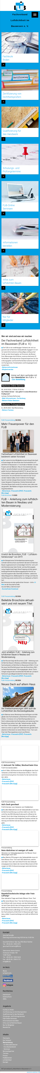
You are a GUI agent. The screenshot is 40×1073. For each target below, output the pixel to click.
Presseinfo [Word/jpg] (9, 783)
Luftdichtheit (7, 1060)
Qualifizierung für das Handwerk (13, 1014)
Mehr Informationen (9, 398)
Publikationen (7, 1058)
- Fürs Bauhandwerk (9, 1047)
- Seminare (6, 1049)
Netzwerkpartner (8, 1051)
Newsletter (6, 1027)
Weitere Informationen (10, 367)
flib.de (5, 971)
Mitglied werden (7, 369)
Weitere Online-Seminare (10, 400)
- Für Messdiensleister (10, 1045)
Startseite (6, 1038)
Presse (5, 1055)
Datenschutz (7, 997)
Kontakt (5, 1062)
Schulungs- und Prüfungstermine (14, 1016)
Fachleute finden (8, 1010)
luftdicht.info (7, 973)
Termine (5, 1053)
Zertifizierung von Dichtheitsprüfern (15, 1012)
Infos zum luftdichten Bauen (12, 1023)
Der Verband (7, 1040)
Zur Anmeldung (18, 379)
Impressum (6, 994)
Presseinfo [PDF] (17, 491)
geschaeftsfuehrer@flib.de (12, 946)
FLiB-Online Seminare (10, 1018)
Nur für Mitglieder (8, 1025)
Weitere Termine (7, 410)
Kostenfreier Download (10, 589)
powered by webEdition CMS (33, 1072)
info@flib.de (7, 961)
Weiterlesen (6, 491)
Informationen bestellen (11, 1021)
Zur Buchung (21, 398)
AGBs (4, 999)
